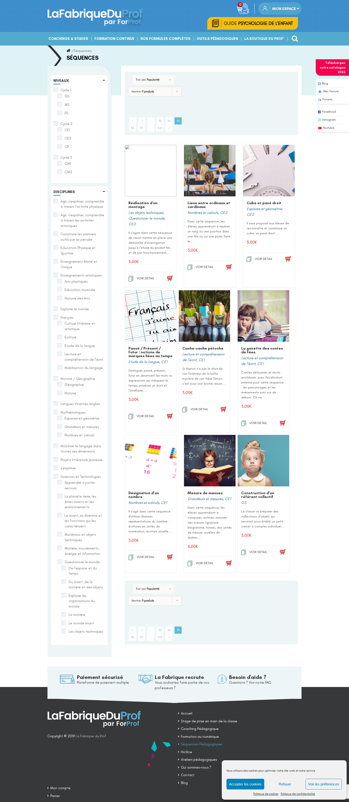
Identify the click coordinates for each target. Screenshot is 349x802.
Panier (55, 796)
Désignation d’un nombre (143, 495)
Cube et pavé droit (264, 203)
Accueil (186, 713)
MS (67, 104)
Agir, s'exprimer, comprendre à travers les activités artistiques (82, 220)
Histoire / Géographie (78, 379)
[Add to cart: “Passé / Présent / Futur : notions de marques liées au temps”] (166, 416)
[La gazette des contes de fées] (263, 316)
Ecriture (70, 337)
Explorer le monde (75, 309)
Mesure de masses (205, 493)
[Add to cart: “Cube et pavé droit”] (284, 259)
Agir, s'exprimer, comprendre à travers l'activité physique (82, 204)
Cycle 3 (66, 157)
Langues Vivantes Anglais (80, 404)
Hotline (186, 752)
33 (160, 121)
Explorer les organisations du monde (82, 601)
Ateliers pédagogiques (199, 759)
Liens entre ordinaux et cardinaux (209, 205)
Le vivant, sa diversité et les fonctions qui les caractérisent (83, 520)
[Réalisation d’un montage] (150, 170)
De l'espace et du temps (83, 571)
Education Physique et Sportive (78, 250)
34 (169, 121)
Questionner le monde (146, 218)
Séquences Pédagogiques (201, 744)
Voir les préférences (323, 784)
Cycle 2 (66, 124)
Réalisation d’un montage (142, 205)
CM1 (68, 163)
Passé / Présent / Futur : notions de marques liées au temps (150, 352)
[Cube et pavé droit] (269, 170)
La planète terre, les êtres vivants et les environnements (80, 501)
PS (66, 113)
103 (159, 128)
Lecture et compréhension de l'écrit (84, 357)
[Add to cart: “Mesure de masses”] (225, 563)
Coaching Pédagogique (200, 729)
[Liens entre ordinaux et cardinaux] (210, 170)
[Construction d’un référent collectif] (263, 460)
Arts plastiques (76, 281)
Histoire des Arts (77, 298)
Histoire (70, 393)
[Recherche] (293, 36)
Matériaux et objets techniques (80, 537)
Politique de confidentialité (298, 794)
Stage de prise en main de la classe (209, 721)
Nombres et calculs (203, 212)
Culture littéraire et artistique (80, 326)
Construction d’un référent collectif (257, 495)
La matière (77, 615)
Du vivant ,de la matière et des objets (86, 585)
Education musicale (80, 290)
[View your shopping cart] (244, 8)
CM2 (68, 172)
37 (141, 128)
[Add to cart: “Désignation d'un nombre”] (166, 557)
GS (243, 502)
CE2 (132, 224)
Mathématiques (73, 412)
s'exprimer (68, 468)
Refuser (285, 784)
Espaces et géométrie (264, 209)
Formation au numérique (200, 736)
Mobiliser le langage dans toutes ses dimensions (81, 449)
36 (132, 128)
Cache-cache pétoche (202, 348)
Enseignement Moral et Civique (79, 264)
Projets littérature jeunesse (82, 460)
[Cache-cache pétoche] (204, 316)
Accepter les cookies (245, 784)
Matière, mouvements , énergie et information (82, 551)
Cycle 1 (66, 90)
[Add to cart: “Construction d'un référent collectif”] (279, 552)
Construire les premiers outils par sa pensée (78, 237)
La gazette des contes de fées (262, 350)
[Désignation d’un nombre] (150, 460)
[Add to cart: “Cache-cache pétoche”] (219, 409)
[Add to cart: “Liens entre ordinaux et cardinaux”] (225, 267)
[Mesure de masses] (210, 460)
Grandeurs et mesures (205, 499)
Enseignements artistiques (81, 275)
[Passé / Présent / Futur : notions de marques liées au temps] (150, 316)
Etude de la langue (143, 362)
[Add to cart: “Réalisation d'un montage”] (166, 278)
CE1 (164, 362)
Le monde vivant (81, 623)
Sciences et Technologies (81, 477)
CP (67, 147)
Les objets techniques (145, 212)
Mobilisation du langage (84, 368)
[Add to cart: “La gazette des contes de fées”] (279, 423)
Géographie (74, 385)
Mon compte (60, 788)
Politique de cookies (265, 794)
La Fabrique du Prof (91, 736)
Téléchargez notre (332, 67)
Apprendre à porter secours (80, 485)
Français (67, 317)
